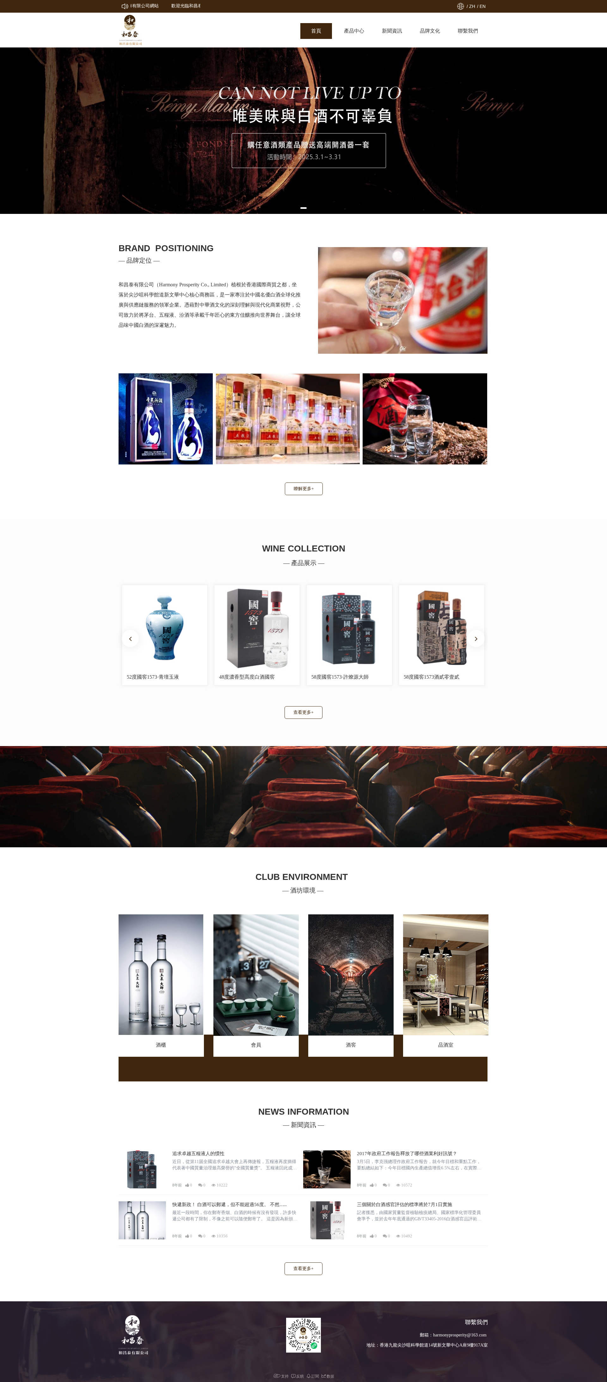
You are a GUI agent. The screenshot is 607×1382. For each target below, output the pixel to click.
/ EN (481, 6)
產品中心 (354, 31)
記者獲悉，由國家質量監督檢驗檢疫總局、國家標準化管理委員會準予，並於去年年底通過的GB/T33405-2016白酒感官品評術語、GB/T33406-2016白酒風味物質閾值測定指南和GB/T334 (419, 1216)
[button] (303, 208)
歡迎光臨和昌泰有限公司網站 (169, 5)
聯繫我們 (468, 31)
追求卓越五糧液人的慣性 (198, 1153)
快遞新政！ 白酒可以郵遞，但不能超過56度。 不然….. (229, 1204)
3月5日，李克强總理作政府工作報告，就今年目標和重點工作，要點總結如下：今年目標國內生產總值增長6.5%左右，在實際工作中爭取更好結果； (419, 1165)
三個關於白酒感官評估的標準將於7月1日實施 (404, 1204)
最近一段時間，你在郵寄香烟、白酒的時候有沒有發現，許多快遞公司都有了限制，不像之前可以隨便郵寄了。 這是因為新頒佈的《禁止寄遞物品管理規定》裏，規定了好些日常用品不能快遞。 (234, 1216)
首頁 (316, 31)
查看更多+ (303, 712)
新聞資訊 (392, 31)
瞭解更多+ (304, 488)
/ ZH (471, 6)
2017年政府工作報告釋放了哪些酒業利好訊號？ (407, 1153)
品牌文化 (430, 31)
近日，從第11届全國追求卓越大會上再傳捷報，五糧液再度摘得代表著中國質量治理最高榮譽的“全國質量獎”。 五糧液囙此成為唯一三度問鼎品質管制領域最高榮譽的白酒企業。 (234, 1165)
